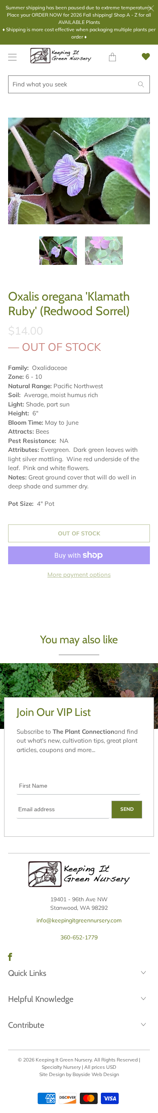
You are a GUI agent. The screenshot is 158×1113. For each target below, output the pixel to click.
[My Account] (10, 57)
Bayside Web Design (96, 1074)
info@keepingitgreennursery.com (79, 920)
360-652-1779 (79, 937)
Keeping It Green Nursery (64, 1060)
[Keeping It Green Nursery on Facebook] (10, 957)
